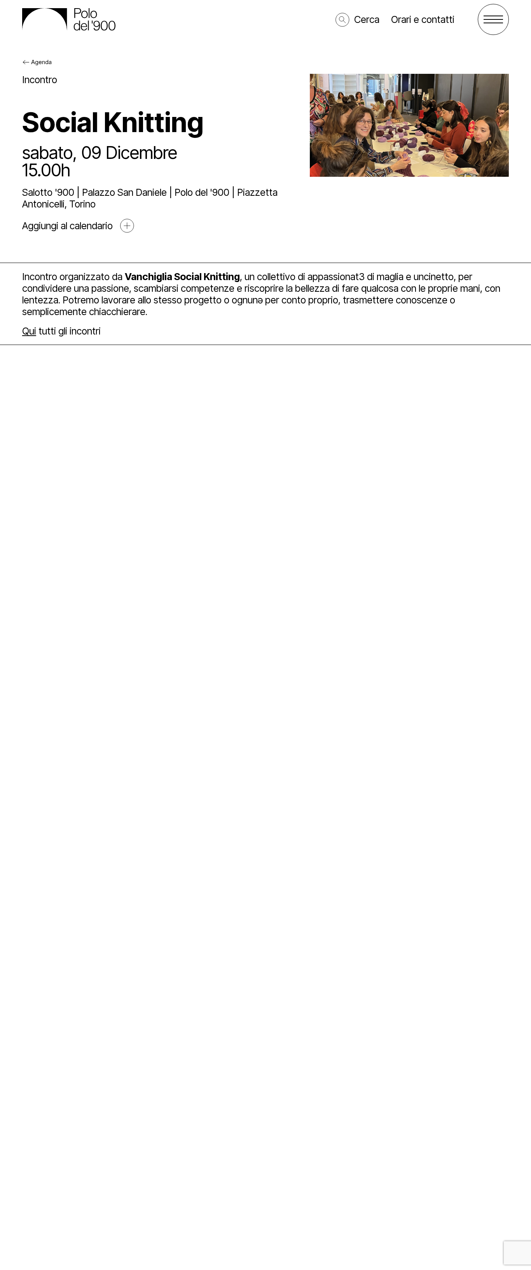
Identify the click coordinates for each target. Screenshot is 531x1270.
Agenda (41, 62)
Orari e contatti (422, 19)
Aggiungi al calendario (67, 226)
